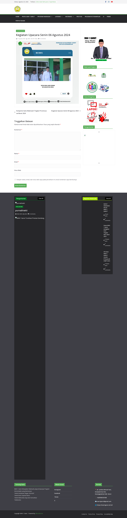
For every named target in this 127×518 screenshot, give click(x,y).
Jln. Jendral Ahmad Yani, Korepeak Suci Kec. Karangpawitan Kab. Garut (103, 492)
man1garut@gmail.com (104, 501)
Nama (16, 154)
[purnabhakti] (29, 203)
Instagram (57, 489)
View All (41, 198)
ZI (103, 16)
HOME (17, 16)
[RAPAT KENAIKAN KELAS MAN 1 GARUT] (92, 212)
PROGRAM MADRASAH (43, 16)
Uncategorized (20, 31)
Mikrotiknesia (39, 513)
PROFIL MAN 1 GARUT (28, 16)
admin (29, 38)
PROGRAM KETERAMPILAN (92, 16)
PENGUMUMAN (19, 206)
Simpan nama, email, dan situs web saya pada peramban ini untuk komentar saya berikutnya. (47, 180)
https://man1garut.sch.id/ (105, 505)
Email (16, 162)
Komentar (18, 130)
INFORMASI (68, 16)
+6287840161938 (102, 497)
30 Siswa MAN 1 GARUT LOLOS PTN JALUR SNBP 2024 (107, 256)
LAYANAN (58, 16)
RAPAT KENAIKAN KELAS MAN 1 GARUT (107, 207)
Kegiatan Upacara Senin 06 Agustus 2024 (65, 111)
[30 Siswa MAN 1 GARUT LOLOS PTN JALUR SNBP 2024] (92, 261)
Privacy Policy (99, 514)
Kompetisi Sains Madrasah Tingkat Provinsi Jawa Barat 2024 (31, 112)
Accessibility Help (108, 514)
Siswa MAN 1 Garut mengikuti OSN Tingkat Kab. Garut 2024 (107, 231)
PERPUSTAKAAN (20, 21)
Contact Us (84, 514)
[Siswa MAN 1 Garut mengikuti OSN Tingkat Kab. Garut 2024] (92, 235)
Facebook (57, 493)
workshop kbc (40, 2)
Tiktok (56, 497)
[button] (51, 16)
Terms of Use (91, 514)
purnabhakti (21, 210)
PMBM (109, 16)
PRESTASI (79, 16)
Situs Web (17, 170)
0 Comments (43, 38)
